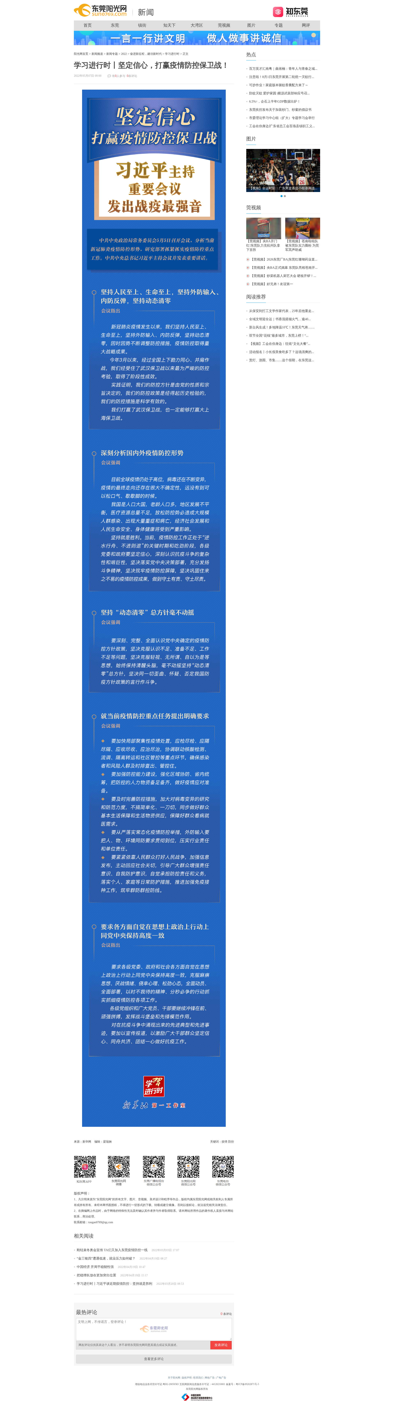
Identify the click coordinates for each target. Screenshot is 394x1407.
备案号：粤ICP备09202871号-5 (242, 1384)
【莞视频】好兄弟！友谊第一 (271, 284)
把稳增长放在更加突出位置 (96, 1275)
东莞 (115, 25)
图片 (251, 25)
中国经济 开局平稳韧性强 (95, 1267)
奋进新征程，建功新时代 (146, 53)
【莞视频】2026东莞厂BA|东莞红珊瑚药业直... (283, 259)
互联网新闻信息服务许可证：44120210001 (202, 1384)
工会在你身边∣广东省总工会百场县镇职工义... (282, 126)
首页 (88, 25)
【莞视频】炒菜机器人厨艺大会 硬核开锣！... (283, 276)
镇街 (142, 25)
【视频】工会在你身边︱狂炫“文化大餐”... (279, 343)
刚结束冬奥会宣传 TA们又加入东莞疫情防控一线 (112, 1250)
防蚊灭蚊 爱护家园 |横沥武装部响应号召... (279, 93)
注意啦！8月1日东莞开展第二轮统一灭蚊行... (281, 77)
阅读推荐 (256, 296)
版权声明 (187, 1377)
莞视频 (224, 25)
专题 (279, 25)
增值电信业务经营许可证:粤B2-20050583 (157, 1384)
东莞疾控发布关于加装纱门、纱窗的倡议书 (280, 109)
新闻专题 (112, 53)
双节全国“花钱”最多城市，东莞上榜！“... (278, 335)
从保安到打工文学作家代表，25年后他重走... (281, 311)
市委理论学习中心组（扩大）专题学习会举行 (282, 118)
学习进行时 (172, 53)
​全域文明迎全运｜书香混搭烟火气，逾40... (280, 319)
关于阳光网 (174, 1377)
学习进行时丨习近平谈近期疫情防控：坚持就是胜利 (114, 1283)
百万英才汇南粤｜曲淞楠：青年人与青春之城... (283, 68)
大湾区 (197, 25)
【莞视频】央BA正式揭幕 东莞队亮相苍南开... (283, 267)
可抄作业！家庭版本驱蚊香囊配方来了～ (278, 85)
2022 (124, 53)
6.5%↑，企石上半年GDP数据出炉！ (274, 101)
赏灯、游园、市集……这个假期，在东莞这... (281, 360)
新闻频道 (97, 53)
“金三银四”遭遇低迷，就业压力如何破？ (106, 1258)
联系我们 (198, 1377)
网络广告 (210, 1377)
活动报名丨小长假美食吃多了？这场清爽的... (281, 352)
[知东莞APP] (290, 11)
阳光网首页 (81, 53)
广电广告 (221, 1377)
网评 (306, 25)
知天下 (169, 25)
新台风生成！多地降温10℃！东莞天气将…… (282, 327)
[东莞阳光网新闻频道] (115, 10)
